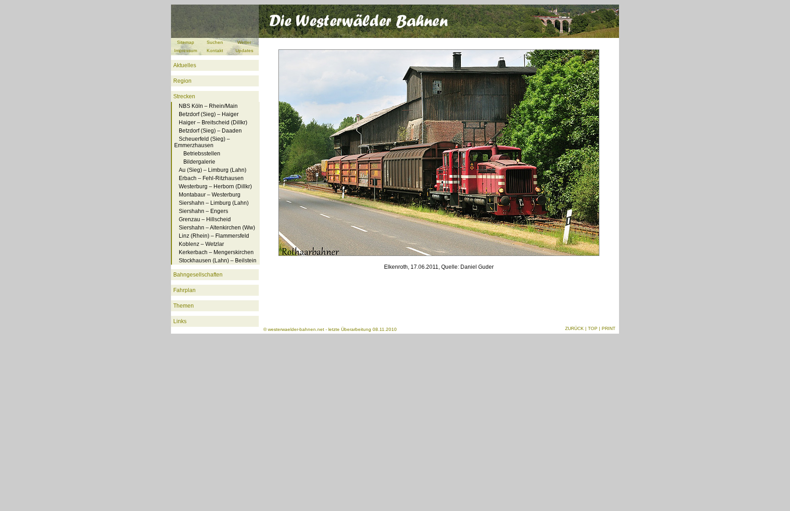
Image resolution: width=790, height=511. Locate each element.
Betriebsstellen (201, 153)
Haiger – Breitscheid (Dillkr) (213, 122)
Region (182, 81)
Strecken (184, 96)
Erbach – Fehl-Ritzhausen (211, 178)
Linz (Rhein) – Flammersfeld (214, 236)
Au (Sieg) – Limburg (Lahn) (212, 170)
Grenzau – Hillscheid (205, 219)
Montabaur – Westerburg (209, 195)
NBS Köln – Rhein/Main (208, 106)
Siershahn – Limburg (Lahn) (214, 203)
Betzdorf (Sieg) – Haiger (209, 114)
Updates (244, 50)
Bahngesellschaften (198, 274)
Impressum (185, 50)
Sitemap (185, 42)
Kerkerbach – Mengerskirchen (216, 252)
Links (180, 321)
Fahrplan (184, 290)
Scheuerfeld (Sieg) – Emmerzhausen (202, 142)
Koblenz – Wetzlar (201, 244)
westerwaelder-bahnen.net (296, 329)
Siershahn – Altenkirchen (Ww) (217, 227)
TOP (593, 328)
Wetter (244, 42)
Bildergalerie (199, 162)
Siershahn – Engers (203, 211)
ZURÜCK (574, 328)
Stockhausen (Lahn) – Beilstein (217, 260)
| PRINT (607, 328)
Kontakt (215, 50)
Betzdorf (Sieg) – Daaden (210, 131)
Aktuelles (184, 65)
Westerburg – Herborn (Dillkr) (215, 186)
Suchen (215, 42)
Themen (183, 306)
